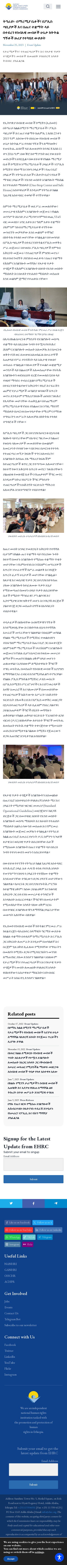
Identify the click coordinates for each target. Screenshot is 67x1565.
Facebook (10, 1345)
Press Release (27, 1100)
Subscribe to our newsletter (20, 1325)
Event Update (34, 45)
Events (8, 1307)
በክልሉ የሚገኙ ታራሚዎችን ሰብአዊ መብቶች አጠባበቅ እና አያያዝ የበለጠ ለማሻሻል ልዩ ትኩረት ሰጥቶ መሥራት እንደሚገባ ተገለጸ (33, 1087)
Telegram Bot (12, 1319)
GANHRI (10, 1270)
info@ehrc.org (49, 1512)
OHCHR (10, 1276)
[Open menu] (58, 6)
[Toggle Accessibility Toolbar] (59, 1557)
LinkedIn (9, 1357)
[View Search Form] (48, 6)
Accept (10, 1558)
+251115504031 (26, 1507)
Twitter (8, 1351)
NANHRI (10, 1264)
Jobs (6, 1301)
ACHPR (9, 1282)
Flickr (7, 1369)
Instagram (10, 1374)
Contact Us (11, 1313)
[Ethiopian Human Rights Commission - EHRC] (16, 6)
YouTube (9, 1363)
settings (39, 1552)
